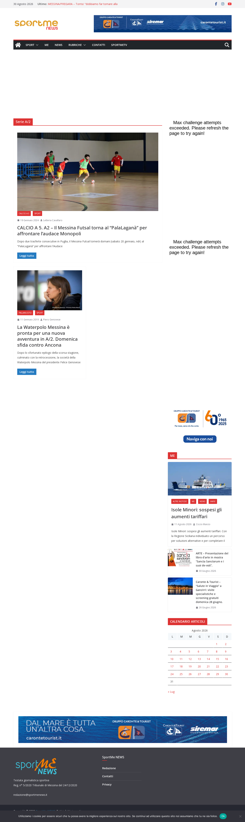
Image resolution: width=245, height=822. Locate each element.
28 (208, 674)
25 (181, 674)
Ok (223, 816)
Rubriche (75, 45)
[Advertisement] (122, 78)
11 (181, 659)
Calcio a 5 (24, 213)
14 (208, 659)
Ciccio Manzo (203, 524)
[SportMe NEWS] (18, 45)
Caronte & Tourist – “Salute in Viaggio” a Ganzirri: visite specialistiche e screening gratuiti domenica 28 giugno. (209, 592)
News (58, 45)
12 (190, 659)
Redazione (109, 768)
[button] (36, 45)
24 (171, 674)
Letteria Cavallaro (52, 220)
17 (171, 666)
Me (47, 45)
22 (217, 666)
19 (190, 666)
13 (199, 659)
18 (181, 666)
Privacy (107, 784)
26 (190, 674)
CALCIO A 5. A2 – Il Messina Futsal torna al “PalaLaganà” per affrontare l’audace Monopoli (82, 230)
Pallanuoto (25, 312)
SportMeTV (119, 45)
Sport (30, 45)
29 (217, 674)
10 (171, 659)
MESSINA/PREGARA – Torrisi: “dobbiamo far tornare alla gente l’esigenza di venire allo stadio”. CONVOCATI (83, 6)
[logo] (36, 757)
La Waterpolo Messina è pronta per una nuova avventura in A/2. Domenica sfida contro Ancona (47, 336)
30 (226, 674)
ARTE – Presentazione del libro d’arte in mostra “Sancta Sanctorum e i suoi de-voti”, (212, 559)
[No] (240, 816)
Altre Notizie (180, 501)
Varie (213, 501)
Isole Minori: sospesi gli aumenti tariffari (196, 513)
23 (226, 666)
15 (217, 659)
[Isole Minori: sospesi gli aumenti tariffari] (200, 478)
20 (199, 666)
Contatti (98, 45)
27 (199, 674)
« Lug (171, 691)
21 (208, 666)
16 (226, 659)
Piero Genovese (51, 319)
